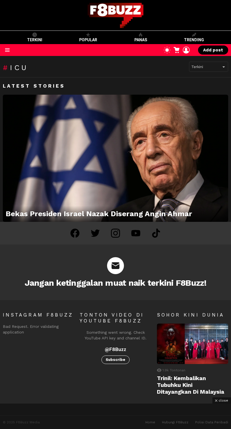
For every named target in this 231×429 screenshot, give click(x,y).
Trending (194, 40)
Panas (140, 40)
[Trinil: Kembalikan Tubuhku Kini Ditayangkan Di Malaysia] (192, 344)
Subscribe (115, 360)
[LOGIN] (186, 50)
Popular (88, 40)
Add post (213, 50)
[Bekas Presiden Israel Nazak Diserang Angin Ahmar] (115, 158)
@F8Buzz (115, 349)
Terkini (34, 40)
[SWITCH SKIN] (167, 50)
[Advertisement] (115, 416)
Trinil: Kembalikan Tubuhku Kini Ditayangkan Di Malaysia (190, 385)
